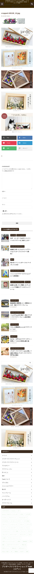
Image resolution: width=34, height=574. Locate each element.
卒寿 (31, 541)
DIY (19, 510)
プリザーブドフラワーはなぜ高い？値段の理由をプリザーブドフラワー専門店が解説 (21, 353)
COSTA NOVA (5, 510)
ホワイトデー (23, 534)
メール (4, 198)
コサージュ (4, 524)
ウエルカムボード (23, 517)
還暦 (27, 551)
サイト (3, 204)
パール (27, 527)
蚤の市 (21, 551)
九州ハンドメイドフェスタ (8, 541)
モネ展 (3, 538)
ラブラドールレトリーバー (14, 538)
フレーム (23, 531)
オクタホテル (5, 521)
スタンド (22, 524)
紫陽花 (16, 551)
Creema (13, 510)
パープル (21, 527)
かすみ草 (28, 514)
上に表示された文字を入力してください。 (12, 213)
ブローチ (30, 531)
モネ (30, 534)
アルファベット (12, 517)
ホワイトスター (13, 534)
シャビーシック (13, 524)
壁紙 (3, 544)
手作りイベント (5, 548)
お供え (21, 514)
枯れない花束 (5, 551)
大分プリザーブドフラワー (13, 544)
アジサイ (4, 517)
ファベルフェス (5, 531)
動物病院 (25, 541)
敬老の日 (14, 548)
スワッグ (29, 524)
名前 (3, 191)
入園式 (18, 541)
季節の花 (24, 544)
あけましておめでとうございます (10, 514)
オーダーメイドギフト (16, 521)
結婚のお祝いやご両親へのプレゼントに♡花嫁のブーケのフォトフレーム (20, 287)
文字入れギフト (22, 548)
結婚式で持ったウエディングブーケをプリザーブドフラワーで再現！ (20, 252)
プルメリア (4, 534)
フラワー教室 (15, 531)
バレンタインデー (12, 527)
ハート (3, 527)
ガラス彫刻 (26, 521)
